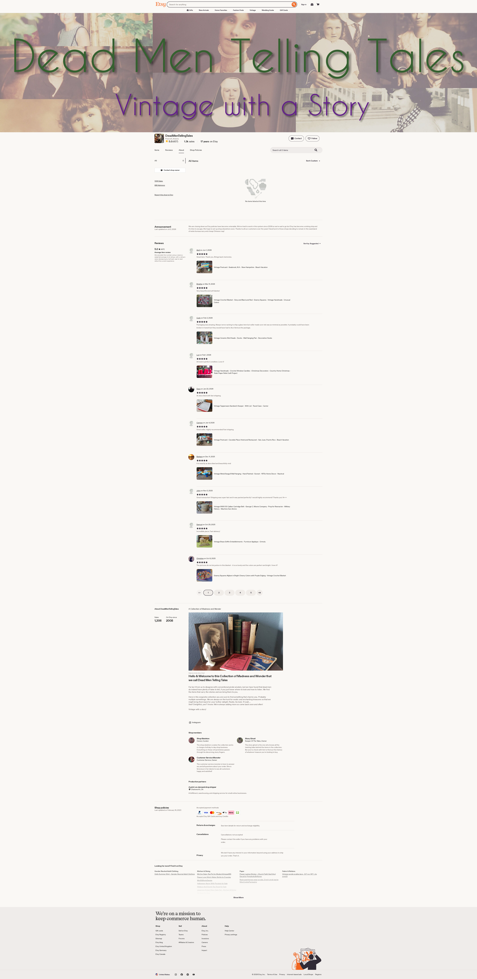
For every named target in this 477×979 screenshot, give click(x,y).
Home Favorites (221, 10)
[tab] (170, 160)
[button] (296, 138)
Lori (198, 355)
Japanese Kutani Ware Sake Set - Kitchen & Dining (216, 890)
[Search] (294, 4)
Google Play (182, 962)
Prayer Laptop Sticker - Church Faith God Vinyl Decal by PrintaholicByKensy (258, 875)
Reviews (169, 150)
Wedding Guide (268, 10)
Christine (200, 558)
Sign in (303, 4)
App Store (164, 962)
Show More (238, 897)
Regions (318, 974)
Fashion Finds (238, 10)
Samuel (199, 525)
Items (157, 150)
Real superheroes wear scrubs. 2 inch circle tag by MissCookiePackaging (259, 881)
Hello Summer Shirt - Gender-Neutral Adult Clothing (175, 874)
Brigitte (199, 284)
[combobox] (229, 4)
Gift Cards (284, 10)
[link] (199, 593)
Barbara (199, 457)
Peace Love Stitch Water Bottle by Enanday (214, 877)
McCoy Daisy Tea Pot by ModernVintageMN (214, 874)
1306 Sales (159, 181)
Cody (199, 318)
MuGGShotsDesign (204, 880)
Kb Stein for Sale (203, 893)
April (198, 250)
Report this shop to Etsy (164, 195)
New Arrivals (204, 10)
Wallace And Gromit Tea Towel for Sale (211, 887)
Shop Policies (196, 150)
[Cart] (318, 4)
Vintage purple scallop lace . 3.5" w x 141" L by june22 (299, 875)
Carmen (200, 423)
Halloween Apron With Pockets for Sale (212, 884)
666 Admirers (160, 185)
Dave (198, 389)
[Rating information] (166, 141)
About (181, 150)
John (198, 491)
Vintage (253, 10)
